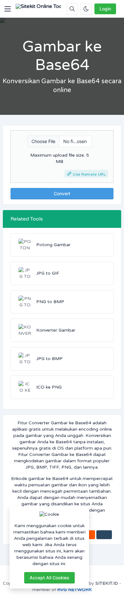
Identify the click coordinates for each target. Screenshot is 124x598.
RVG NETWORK (74, 589)
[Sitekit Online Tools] (38, 8)
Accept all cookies (49, 577)
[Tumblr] (104, 534)
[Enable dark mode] (86, 9)
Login (105, 8)
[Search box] (72, 9)
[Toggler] (8, 9)
